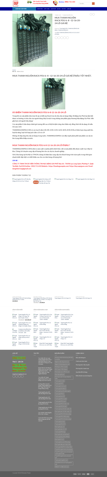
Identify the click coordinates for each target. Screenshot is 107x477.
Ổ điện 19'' (57, 466)
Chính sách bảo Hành (81, 361)
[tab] (14, 71)
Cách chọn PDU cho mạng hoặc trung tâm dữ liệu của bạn (45, 419)
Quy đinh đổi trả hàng (81, 372)
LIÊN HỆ (69, 8)
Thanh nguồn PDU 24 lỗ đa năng (62, 416)
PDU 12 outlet (64, 366)
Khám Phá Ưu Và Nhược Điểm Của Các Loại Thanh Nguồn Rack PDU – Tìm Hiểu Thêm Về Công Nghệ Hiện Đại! (45, 370)
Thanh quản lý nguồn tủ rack (61, 460)
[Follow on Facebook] (14, 376)
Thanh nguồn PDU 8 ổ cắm (61, 406)
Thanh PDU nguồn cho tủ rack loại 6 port (63, 449)
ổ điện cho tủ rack (65, 466)
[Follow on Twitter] (19, 376)
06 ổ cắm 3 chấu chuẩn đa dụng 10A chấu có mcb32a (64, 358)
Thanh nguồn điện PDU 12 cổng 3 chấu (63, 447)
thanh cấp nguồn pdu (59, 374)
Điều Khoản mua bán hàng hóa (84, 375)
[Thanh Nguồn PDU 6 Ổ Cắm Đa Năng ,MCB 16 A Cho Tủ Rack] (22, 236)
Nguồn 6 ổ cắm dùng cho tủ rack (62, 361)
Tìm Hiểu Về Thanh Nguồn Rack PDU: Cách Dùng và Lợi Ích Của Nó (44, 379)
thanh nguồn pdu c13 (59, 426)
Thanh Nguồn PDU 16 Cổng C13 (63, 298)
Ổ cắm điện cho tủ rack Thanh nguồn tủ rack (63, 463)
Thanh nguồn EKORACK (60, 388)
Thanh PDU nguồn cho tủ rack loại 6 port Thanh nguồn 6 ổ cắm (63, 452)
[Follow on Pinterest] (22, 376)
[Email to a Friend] (61, 37)
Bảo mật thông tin (81, 357)
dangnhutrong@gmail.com (19, 374)
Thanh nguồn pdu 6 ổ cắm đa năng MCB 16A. (45, 408)
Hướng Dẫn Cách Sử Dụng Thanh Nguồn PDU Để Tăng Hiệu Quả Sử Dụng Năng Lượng (45, 386)
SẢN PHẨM (40, 8)
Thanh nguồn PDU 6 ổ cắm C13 (62, 403)
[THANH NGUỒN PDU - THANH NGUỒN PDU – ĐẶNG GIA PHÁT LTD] (18, 3)
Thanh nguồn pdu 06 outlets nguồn (62, 391)
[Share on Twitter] (59, 37)
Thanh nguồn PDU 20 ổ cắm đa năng (63, 414)
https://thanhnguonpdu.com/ (59, 166)
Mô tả (14, 71)
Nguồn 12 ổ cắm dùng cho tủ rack (62, 364)
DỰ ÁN (58, 8)
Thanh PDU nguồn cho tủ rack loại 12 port (63, 456)
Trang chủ (58, 15)
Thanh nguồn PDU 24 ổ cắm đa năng (63, 419)
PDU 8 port (57, 366)
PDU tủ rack (66, 371)
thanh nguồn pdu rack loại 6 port (62, 434)
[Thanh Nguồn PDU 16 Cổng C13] (64, 236)
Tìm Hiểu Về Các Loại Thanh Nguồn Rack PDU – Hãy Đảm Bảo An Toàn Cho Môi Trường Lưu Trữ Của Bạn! (45, 361)
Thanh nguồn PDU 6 (59, 393)
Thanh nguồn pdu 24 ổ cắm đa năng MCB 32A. (44, 392)
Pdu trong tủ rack (59, 371)
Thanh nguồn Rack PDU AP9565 (62, 436)
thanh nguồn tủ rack (59, 439)
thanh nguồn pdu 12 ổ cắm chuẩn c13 (63, 411)
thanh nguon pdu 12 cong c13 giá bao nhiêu (63, 377)
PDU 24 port (64, 369)
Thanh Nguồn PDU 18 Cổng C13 (84, 298)
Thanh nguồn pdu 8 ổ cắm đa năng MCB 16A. (45, 403)
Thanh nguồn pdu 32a (60, 421)
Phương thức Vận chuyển (83, 364)
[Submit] (93, 3)
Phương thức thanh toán (82, 368)
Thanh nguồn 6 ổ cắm (59, 381)
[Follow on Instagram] (16, 376)
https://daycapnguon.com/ (78, 166)
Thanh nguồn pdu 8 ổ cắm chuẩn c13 (63, 408)
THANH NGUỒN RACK (63, 30)
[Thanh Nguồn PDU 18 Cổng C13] (85, 236)
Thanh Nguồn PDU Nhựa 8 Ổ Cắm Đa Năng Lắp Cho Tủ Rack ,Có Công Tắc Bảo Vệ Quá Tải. (42, 299)
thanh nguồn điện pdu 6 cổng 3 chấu (62, 444)
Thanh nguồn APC (59, 383)
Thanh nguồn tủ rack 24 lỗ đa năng (62, 442)
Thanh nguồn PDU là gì (60, 431)
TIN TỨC (63, 8)
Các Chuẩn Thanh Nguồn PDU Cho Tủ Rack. (45, 413)
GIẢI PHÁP (53, 8)
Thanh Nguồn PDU (67, 15)
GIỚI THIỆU (47, 8)
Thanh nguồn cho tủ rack (60, 386)
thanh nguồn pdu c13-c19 (60, 429)
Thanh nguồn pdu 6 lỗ (59, 396)
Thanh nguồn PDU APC (60, 424)
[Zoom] (14, 64)
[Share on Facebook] (56, 37)
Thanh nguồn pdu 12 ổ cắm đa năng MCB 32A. (44, 397)
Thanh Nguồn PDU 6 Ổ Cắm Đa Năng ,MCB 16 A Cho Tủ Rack (21, 298)
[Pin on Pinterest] (64, 37)
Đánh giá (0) (20, 71)
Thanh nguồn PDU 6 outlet (61, 398)
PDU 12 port (57, 369)
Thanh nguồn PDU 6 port (60, 401)
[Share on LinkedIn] (67, 37)
